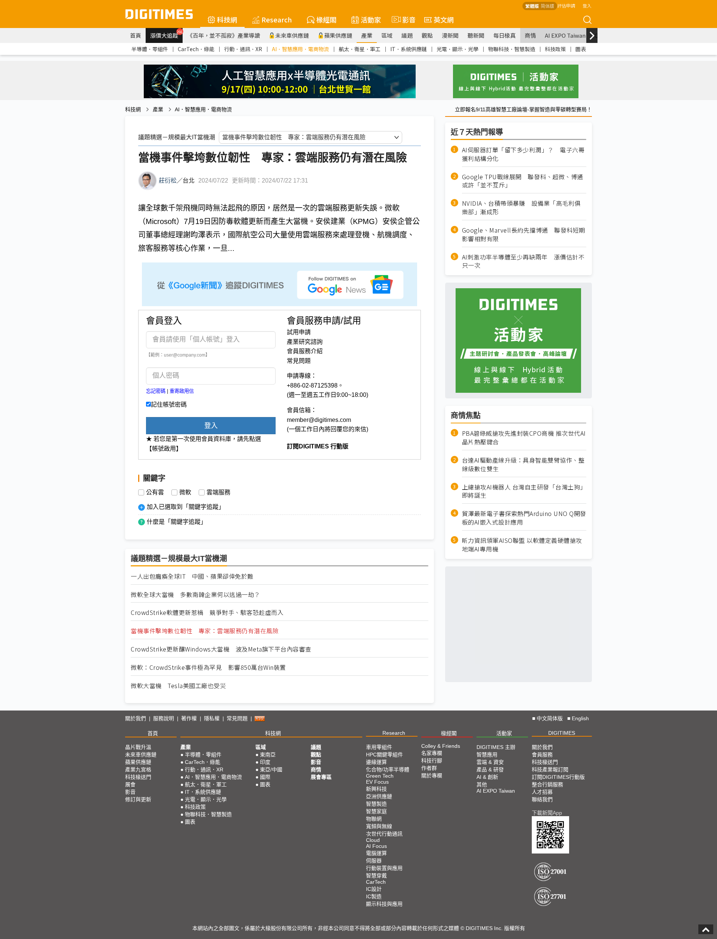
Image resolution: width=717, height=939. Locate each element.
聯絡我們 (542, 799)
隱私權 (212, 718)
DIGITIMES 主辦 (496, 747)
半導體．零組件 (149, 49)
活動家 (371, 19)
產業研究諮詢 (305, 342)
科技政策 (555, 49)
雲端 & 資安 (490, 762)
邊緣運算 (376, 762)
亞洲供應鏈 (379, 796)
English (580, 718)
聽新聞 (476, 35)
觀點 (427, 35)
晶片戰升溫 (138, 747)
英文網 (444, 19)
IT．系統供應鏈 (408, 49)
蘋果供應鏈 (338, 35)
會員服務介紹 (305, 351)
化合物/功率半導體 (387, 769)
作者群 (429, 768)
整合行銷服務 (547, 784)
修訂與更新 (138, 799)
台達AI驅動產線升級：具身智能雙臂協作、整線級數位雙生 (523, 464)
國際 (265, 777)
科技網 (227, 19)
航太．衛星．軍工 (360, 49)
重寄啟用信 (182, 391)
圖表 (580, 49)
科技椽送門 (138, 777)
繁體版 (532, 6)
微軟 (185, 492)
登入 (587, 5)
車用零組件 (379, 747)
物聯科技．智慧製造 (511, 49)
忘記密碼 (155, 391)
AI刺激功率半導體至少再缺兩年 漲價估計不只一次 (523, 261)
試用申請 (299, 332)
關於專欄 (431, 775)
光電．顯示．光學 (457, 49)
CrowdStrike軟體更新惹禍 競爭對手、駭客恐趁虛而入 (207, 612)
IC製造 (374, 896)
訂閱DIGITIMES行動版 (558, 777)
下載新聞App (547, 813)
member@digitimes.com (319, 420)
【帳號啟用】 (164, 448)
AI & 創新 (487, 777)
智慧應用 (487, 755)
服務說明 (163, 718)
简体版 (547, 6)
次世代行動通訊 (384, 834)
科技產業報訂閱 (550, 769)
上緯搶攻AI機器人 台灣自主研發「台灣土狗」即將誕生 (524, 491)
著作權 (189, 718)
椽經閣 (326, 19)
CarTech (376, 882)
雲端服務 (218, 492)
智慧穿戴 (376, 876)
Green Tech (380, 776)
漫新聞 (450, 35)
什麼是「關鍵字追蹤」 (177, 522)
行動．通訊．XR (243, 49)
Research (276, 19)
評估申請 (566, 5)
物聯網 (374, 819)
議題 (407, 35)
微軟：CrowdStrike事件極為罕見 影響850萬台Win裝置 (208, 667)
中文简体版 (550, 718)
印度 (265, 762)
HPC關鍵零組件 (384, 755)
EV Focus (377, 782)
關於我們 (135, 718)
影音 (405, 19)
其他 (482, 784)
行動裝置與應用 (384, 868)
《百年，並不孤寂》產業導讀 (223, 35)
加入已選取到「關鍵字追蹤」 (185, 507)
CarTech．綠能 (196, 49)
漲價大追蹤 (166, 34)
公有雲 (155, 492)
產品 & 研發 (490, 769)
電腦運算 (376, 853)
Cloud (373, 840)
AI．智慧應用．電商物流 (300, 49)
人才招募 (542, 792)
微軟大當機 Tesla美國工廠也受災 (178, 685)
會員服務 (542, 755)
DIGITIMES (561, 733)
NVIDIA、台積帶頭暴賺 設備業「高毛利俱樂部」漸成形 (521, 207)
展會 (130, 784)
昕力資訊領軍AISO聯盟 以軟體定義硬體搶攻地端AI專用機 (522, 544)
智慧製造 (376, 804)
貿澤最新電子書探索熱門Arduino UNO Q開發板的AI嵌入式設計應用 (524, 518)
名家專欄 (431, 753)
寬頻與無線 (379, 826)
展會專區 (321, 777)
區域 (386, 35)
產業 (366, 35)
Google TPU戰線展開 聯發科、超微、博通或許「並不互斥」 (522, 181)
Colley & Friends (440, 746)
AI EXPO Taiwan (565, 35)
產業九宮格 (138, 769)
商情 (530, 35)
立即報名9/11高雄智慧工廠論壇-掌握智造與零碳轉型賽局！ (523, 109)
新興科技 (376, 789)
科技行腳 (431, 761)
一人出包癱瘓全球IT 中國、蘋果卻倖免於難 (192, 576)
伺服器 (374, 861)
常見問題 (299, 361)
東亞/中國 (271, 769)
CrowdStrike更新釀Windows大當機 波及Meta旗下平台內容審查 (221, 649)
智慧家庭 (376, 811)
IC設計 (374, 889)
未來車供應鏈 (292, 35)
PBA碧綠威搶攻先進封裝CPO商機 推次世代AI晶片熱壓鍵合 (524, 437)
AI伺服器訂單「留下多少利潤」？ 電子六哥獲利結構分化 (523, 154)
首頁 (135, 35)
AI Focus (376, 846)
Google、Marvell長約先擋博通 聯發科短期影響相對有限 (523, 234)
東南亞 (268, 755)
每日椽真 (504, 35)
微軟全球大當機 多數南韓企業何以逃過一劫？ (195, 594)
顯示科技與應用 (384, 904)
